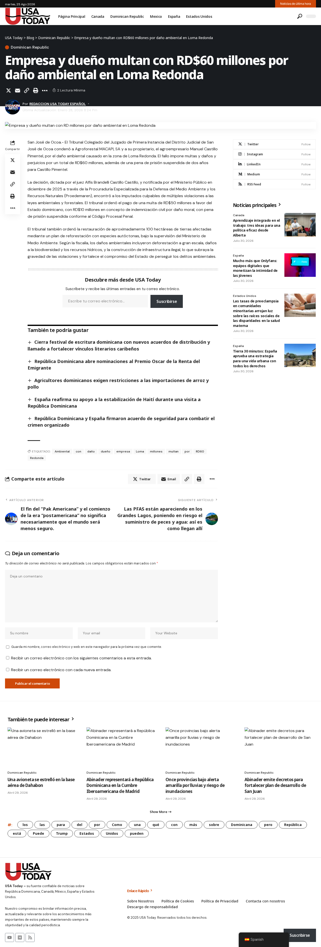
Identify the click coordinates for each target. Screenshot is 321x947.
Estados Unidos (244, 296)
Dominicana (241, 824)
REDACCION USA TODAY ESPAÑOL (57, 103)
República (293, 824)
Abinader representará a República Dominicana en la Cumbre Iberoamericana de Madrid (120, 785)
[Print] (35, 90)
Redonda (36, 458)
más (193, 824)
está (17, 833)
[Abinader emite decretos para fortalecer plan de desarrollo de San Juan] (279, 748)
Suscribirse (166, 301)
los (25, 824)
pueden (136, 833)
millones (156, 451)
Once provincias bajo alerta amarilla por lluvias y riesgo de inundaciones (195, 785)
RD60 (200, 451)
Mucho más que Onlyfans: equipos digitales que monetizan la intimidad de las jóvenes (255, 268)
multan (174, 451)
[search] (299, 16)
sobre (214, 824)
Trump (62, 833)
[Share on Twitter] (8, 90)
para (61, 824)
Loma (140, 451)
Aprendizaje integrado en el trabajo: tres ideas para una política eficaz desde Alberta (256, 228)
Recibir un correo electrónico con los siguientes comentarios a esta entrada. (81, 658)
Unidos (112, 833)
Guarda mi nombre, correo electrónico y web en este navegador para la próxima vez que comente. (86, 647)
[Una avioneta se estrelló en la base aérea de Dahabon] (42, 748)
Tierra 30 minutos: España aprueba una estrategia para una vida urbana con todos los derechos (255, 358)
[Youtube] (9, 937)
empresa (123, 451)
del (79, 824)
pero (268, 824)
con (78, 451)
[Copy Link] (26, 90)
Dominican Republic (30, 47)
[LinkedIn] (274, 164)
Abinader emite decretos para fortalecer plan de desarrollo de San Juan (275, 785)
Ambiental (62, 451)
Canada (238, 215)
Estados (86, 833)
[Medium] (274, 174)
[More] (44, 90)
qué (155, 824)
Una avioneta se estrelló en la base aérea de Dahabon (41, 782)
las (42, 824)
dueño (105, 451)
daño (91, 451)
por (187, 451)
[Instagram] (274, 154)
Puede (38, 833)
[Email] (17, 90)
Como (117, 824)
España (238, 256)
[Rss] (30, 937)
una (137, 824)
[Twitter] (274, 144)
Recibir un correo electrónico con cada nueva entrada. (61, 669)
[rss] (274, 184)
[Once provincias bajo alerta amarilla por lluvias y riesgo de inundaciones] (200, 748)
